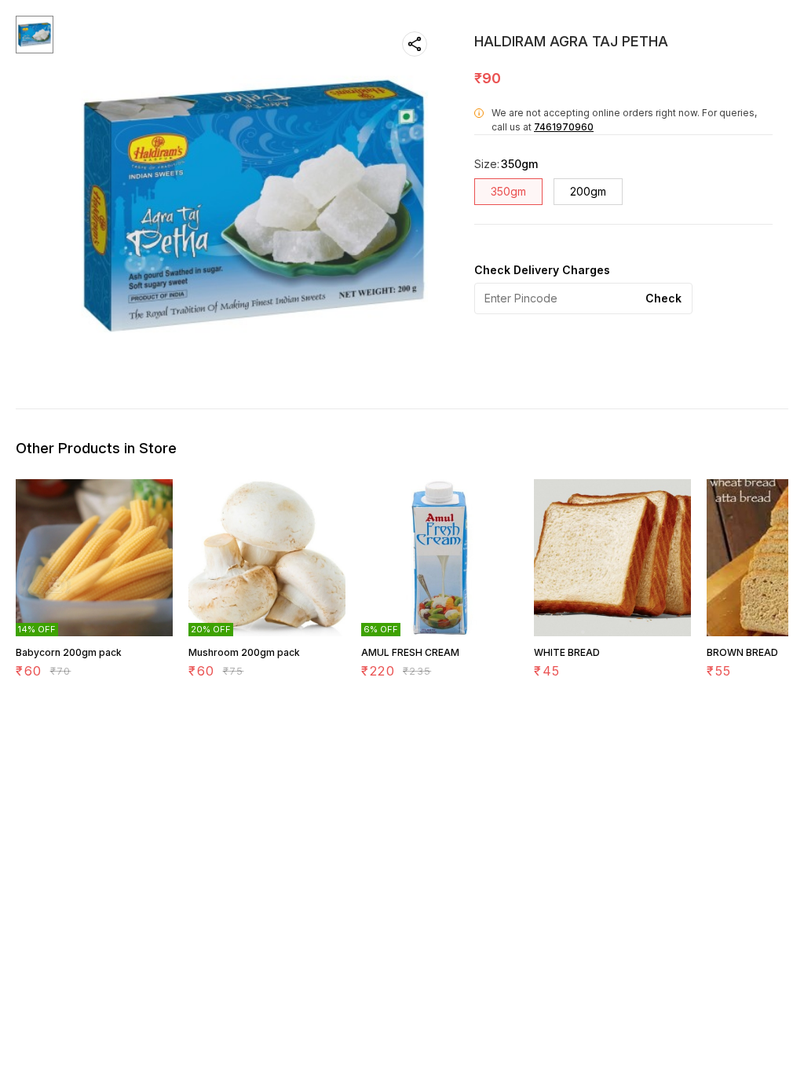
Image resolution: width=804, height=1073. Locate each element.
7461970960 (564, 127)
